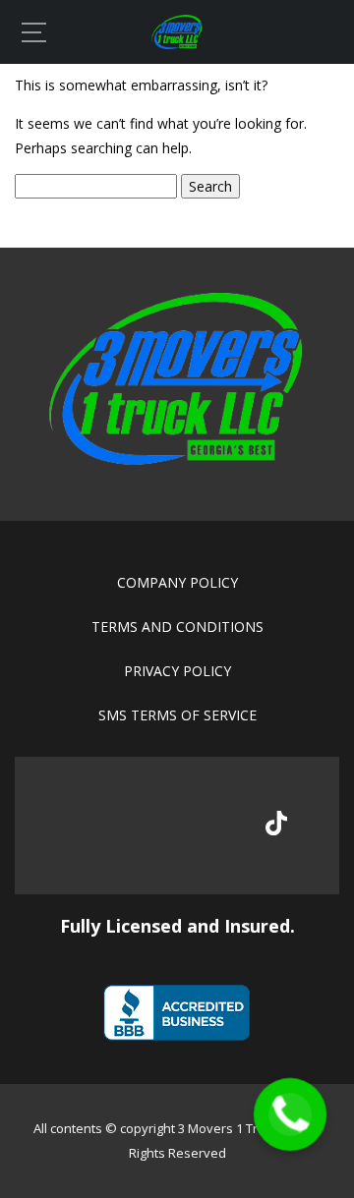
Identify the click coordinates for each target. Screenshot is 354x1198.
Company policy (177, 582)
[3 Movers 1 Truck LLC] (176, 43)
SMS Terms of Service (177, 715)
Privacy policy (177, 670)
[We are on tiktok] (276, 823)
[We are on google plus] (145, 825)
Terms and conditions (177, 626)
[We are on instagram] (211, 825)
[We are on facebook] (79, 825)
